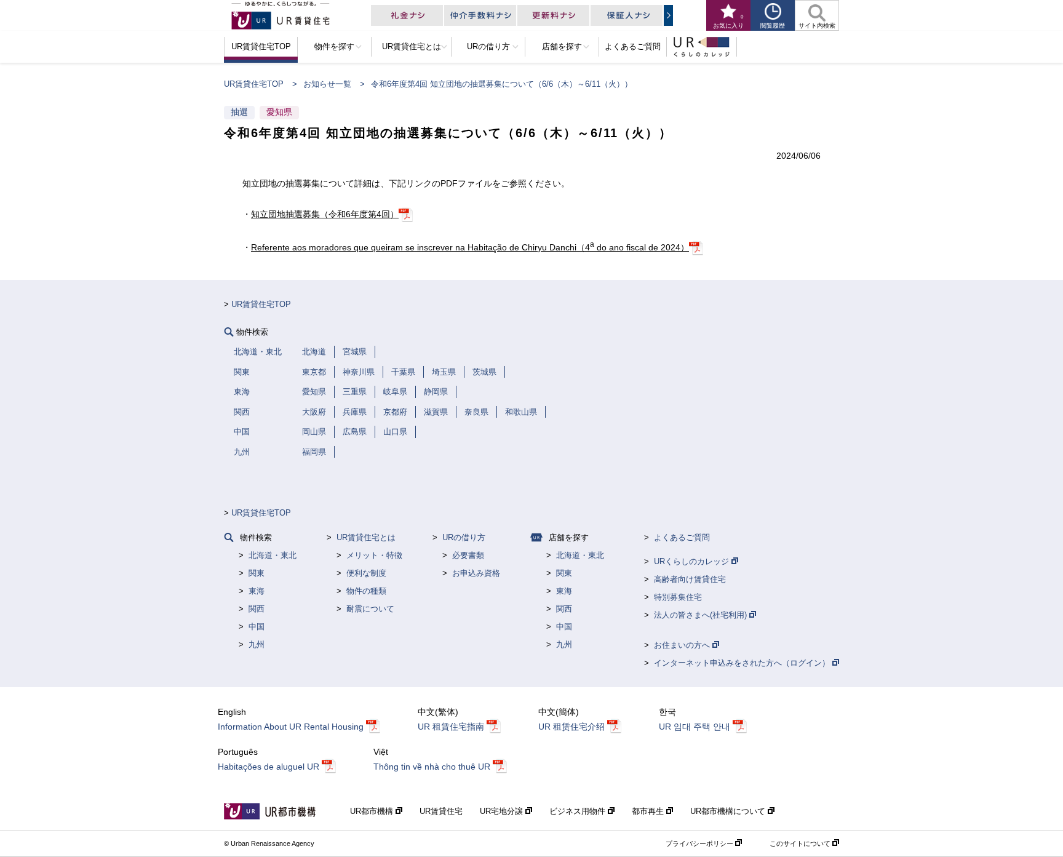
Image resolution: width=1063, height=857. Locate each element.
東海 (257, 591)
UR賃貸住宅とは (366, 537)
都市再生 (649, 811)
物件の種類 (366, 591)
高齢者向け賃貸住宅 (690, 579)
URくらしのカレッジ (692, 561)
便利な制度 (366, 573)
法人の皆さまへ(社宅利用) (701, 615)
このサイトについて (801, 843)
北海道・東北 (273, 555)
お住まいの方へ (683, 645)
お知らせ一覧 (327, 84)
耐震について (370, 608)
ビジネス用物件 (578, 811)
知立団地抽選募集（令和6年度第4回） (325, 214)
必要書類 (468, 555)
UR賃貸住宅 (441, 811)
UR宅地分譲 (502, 811)
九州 (257, 644)
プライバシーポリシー (700, 843)
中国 (257, 626)
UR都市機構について (729, 811)
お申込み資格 (476, 573)
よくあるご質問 (682, 537)
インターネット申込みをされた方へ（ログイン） (743, 663)
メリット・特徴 (374, 555)
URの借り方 (463, 537)
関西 (257, 608)
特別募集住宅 (678, 597)
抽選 (239, 112)
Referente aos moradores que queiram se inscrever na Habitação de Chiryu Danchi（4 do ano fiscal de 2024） (470, 247)
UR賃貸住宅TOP (254, 84)
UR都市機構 (373, 811)
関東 (257, 573)
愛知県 (279, 112)
